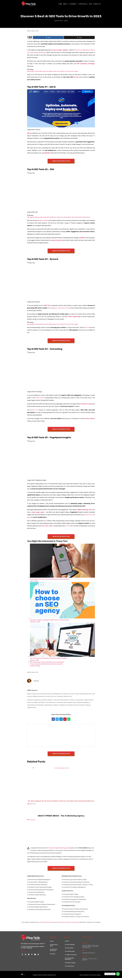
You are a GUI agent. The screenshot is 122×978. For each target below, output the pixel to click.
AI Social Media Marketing (69, 958)
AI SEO (67, 941)
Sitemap (99, 975)
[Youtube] (35, 954)
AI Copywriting (69, 966)
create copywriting (73, 316)
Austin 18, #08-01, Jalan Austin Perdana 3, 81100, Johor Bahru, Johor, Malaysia (90, 946)
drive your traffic (47, 526)
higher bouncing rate (84, 509)
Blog (90, 4)
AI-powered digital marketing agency (59, 848)
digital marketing (44, 220)
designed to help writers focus (60, 308)
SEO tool (86, 327)
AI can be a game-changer (59, 50)
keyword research (57, 240)
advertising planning (46, 922)
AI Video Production (71, 954)
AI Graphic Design (70, 962)
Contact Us (97, 4)
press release (90, 418)
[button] (53, 719)
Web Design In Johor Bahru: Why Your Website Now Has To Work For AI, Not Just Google (52, 71)
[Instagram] (25, 954)
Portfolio (52, 954)
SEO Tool (47, 305)
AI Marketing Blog (54, 945)
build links (47, 153)
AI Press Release (70, 944)
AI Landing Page (70, 951)
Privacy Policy (92, 975)
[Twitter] (28, 954)
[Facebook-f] (22, 954)
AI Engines (73, 4)
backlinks (82, 237)
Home (60, 4)
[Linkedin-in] (38, 954)
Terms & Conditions (83, 975)
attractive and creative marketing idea (67, 922)
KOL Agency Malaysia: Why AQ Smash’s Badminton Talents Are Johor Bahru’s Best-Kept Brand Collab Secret (61, 801)
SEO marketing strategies (86, 63)
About (65, 4)
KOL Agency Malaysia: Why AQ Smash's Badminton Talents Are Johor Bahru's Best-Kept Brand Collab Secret (58, 217)
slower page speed (38, 512)
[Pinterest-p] (31, 954)
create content (40, 398)
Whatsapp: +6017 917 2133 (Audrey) (89, 959)
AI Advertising (69, 948)
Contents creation (86, 404)
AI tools (76, 77)
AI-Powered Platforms (53, 949)
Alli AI (29, 133)
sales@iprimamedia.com (88, 952)
